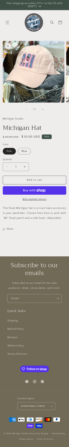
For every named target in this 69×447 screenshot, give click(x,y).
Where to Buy (15, 345)
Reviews (12, 337)
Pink (9, 151)
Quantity (7, 159)
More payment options (34, 199)
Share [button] (9, 228)
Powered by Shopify (38, 433)
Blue (24, 151)
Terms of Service (17, 354)
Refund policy (59, 433)
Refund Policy (15, 328)
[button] (7, 22)
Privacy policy (26, 439)
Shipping (12, 320)
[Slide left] (26, 109)
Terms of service (45, 439)
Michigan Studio (20, 433)
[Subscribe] (57, 298)
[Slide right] (43, 109)
